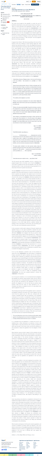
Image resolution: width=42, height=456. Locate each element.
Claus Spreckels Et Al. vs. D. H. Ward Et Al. (6, 8)
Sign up (38, 1)
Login (34, 1)
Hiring (34, 446)
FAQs (34, 447)
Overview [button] (14, 4)
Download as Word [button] (6, 16)
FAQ (8, 447)
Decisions (28, 443)
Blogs (20, 450)
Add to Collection (35, 4)
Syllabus (20, 443)
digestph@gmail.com (5, 446)
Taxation (27, 445)
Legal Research (4, 3)
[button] (6, 18)
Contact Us (35, 445)
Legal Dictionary (22, 449)
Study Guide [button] (27, 4)
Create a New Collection (5, 28)
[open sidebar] (2, 1)
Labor (27, 447)
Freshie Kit (21, 442)
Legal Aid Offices (22, 446)
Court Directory (22, 447)
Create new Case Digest (5, 33)
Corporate (28, 446)
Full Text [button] (18, 4)
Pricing (27, 442)
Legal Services (36, 440)
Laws (27, 444)
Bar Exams (21, 444)
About (34, 444)
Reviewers (21, 445)
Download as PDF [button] (6, 14)
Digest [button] (23, 4)
